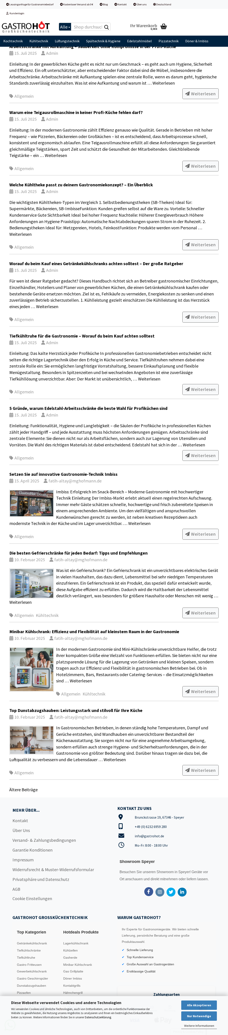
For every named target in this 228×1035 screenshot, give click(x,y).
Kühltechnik (38, 41)
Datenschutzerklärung (98, 1017)
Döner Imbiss (72, 978)
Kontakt (122, 4)
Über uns (141, 4)
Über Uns (21, 830)
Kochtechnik (13, 41)
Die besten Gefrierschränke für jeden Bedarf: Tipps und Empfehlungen (78, 553)
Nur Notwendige (199, 1016)
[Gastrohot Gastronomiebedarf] (26, 27)
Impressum (23, 859)
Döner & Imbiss (196, 41)
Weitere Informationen (199, 1026)
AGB (16, 889)
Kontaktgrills (71, 985)
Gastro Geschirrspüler (32, 978)
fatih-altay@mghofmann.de (75, 481)
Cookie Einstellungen (32, 898)
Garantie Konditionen (32, 850)
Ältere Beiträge (23, 789)
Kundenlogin (16, 13)
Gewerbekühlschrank (32, 971)
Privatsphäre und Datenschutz (40, 879)
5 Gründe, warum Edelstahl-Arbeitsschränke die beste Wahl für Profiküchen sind (88, 408)
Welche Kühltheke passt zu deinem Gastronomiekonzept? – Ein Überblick (81, 184)
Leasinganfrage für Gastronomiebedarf (31, 4)
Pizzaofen (24, 992)
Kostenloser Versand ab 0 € (78, 4)
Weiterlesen (164, 83)
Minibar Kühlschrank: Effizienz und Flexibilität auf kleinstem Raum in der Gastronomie (94, 631)
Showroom (166, 872)
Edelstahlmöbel (139, 41)
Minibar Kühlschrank (77, 964)
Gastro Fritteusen (29, 964)
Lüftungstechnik (67, 41)
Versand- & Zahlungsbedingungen (44, 840)
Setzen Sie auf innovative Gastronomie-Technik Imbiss (63, 474)
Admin (51, 53)
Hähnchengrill (73, 992)
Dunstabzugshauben (31, 985)
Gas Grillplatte (73, 971)
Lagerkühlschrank (75, 943)
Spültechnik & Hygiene (103, 41)
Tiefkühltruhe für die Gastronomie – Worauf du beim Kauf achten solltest (82, 336)
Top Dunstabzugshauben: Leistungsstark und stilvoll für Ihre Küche (75, 710)
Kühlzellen (70, 950)
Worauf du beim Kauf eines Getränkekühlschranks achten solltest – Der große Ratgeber (96, 263)
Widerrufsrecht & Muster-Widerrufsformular (53, 869)
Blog (105, 4)
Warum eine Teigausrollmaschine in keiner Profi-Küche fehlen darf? (76, 112)
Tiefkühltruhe (26, 957)
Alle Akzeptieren (199, 1005)
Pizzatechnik (169, 41)
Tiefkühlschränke (29, 950)
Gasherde (70, 957)
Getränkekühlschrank (32, 943)
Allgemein (24, 96)
